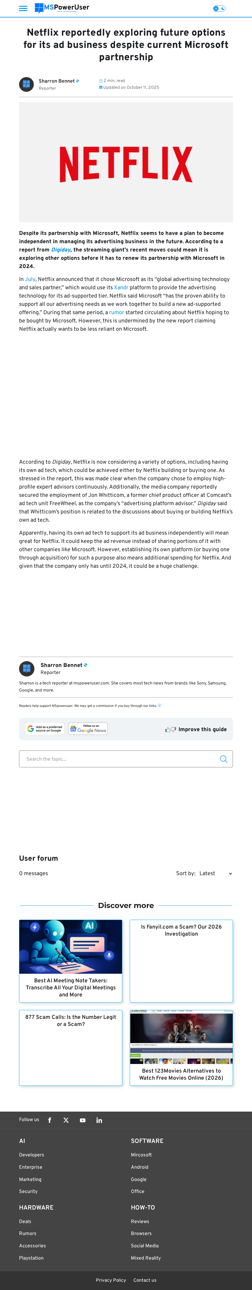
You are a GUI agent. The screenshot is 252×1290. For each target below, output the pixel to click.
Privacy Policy (111, 1281)
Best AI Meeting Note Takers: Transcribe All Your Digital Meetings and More (71, 988)
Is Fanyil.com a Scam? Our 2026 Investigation (181, 931)
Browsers (141, 1234)
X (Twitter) (66, 1120)
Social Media (145, 1246)
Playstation (31, 1258)
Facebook (49, 1120)
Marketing (30, 1180)
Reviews (140, 1222)
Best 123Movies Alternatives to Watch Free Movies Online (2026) (181, 1075)
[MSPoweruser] (62, 8)
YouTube (82, 1120)
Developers (31, 1155)
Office (137, 1192)
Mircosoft (141, 1155)
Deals (25, 1222)
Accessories (32, 1246)
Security (28, 1192)
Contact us (144, 1281)
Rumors (28, 1234)
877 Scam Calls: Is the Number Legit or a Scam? (70, 1021)
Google (139, 1180)
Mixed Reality (146, 1258)
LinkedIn (99, 1120)
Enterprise (30, 1167)
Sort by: (185, 873)
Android (139, 1167)
